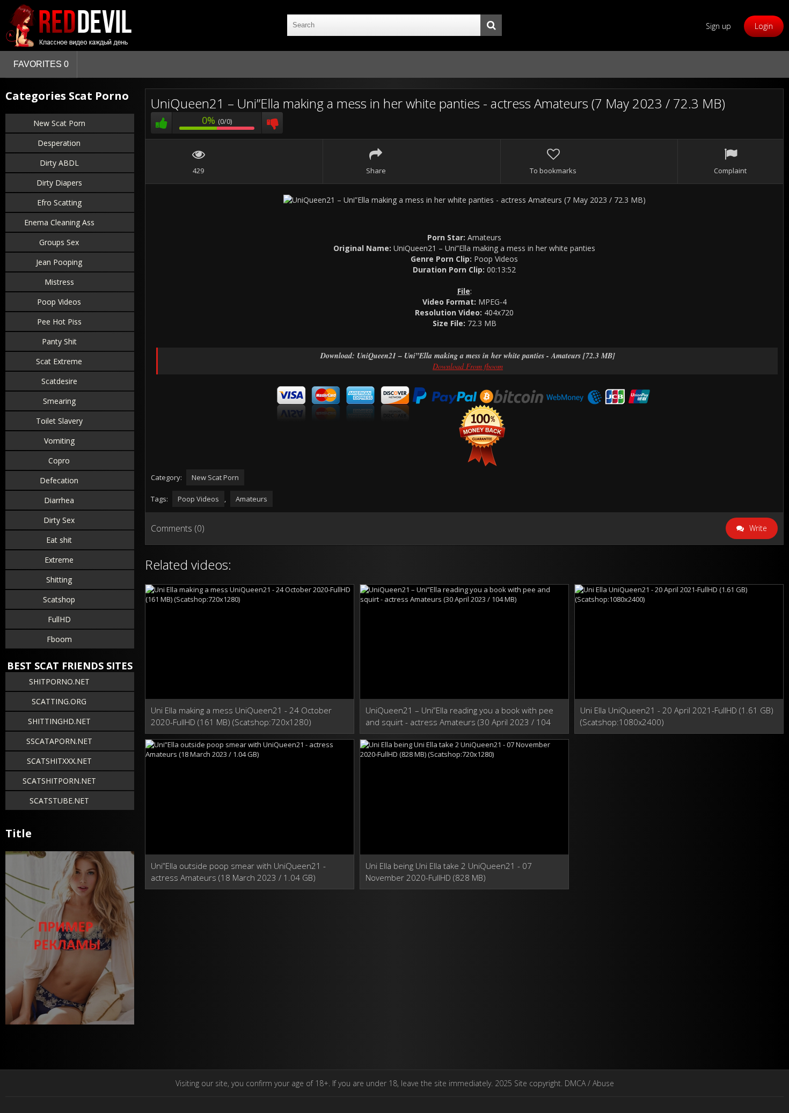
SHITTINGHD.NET (59, 721)
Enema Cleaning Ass (59, 222)
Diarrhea (59, 500)
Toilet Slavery (59, 421)
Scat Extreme (59, 361)
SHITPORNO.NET (59, 681)
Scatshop (59, 599)
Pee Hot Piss (59, 321)
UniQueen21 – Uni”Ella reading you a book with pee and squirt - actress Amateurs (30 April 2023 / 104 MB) (459, 716)
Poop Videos (59, 302)
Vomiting (59, 441)
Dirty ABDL (59, 163)
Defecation (59, 480)
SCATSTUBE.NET (59, 800)
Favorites (41, 64)
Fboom (59, 639)
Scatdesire (59, 381)
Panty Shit (59, 341)
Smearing (59, 401)
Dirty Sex (59, 520)
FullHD (59, 619)
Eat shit (59, 540)
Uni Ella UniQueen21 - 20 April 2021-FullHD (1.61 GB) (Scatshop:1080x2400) (676, 716)
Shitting (59, 579)
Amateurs (251, 499)
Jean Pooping (59, 262)
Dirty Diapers (59, 183)
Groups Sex (59, 242)
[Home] (69, 25)
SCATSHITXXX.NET (59, 761)
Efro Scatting (59, 202)
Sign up (718, 26)
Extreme (59, 560)
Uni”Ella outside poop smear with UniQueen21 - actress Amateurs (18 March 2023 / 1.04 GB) (238, 871)
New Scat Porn (59, 123)
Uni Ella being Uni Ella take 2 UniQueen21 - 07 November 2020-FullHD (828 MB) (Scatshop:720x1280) (449, 871)
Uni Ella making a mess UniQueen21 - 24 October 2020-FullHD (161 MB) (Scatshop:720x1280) (241, 716)
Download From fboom (468, 366)
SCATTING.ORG (59, 701)
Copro (59, 460)
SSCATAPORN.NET (59, 741)
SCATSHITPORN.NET (59, 781)
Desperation (59, 143)
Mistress (59, 282)
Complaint (730, 170)
